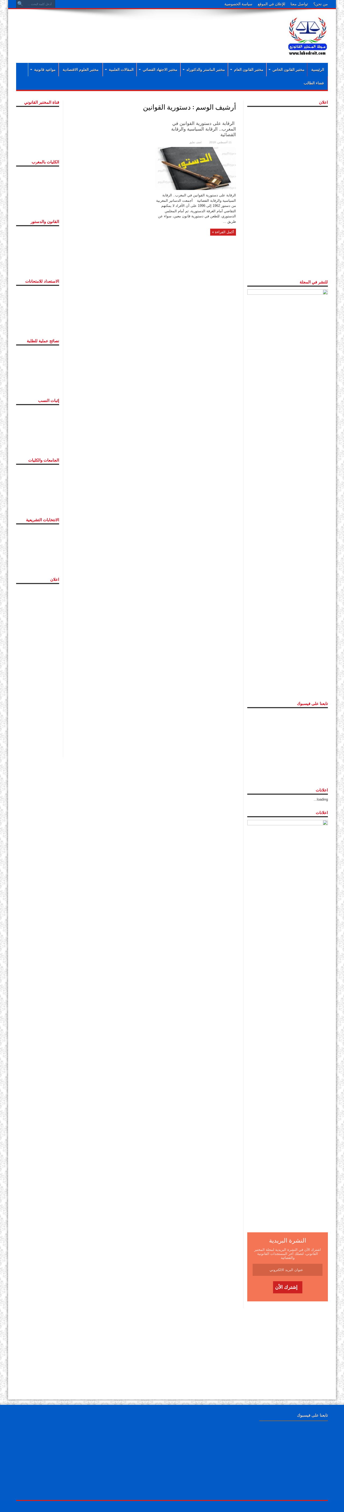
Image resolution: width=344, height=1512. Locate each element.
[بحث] (20, 4)
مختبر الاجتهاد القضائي (160, 69)
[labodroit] (308, 34)
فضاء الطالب (314, 83)
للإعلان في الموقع (271, 4)
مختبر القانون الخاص (288, 69)
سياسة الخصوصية (238, 4)
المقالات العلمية (121, 69)
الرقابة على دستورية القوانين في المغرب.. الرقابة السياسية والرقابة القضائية (203, 129)
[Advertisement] (137, 30)
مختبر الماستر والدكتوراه (206, 69)
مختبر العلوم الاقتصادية (81, 69)
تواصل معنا (299, 4)
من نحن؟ (320, 4)
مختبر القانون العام (248, 69)
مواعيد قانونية (45, 69)
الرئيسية (317, 69)
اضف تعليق (195, 142)
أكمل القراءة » (223, 232)
